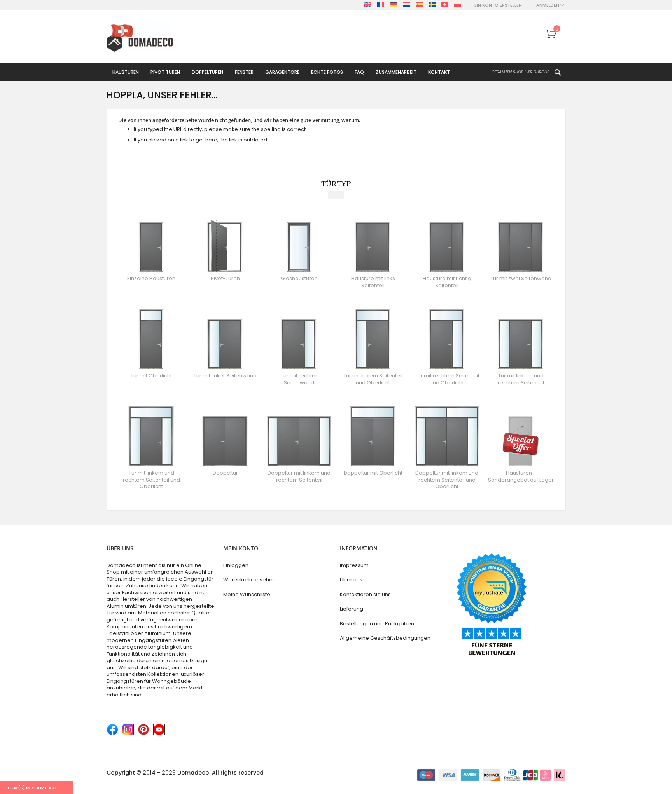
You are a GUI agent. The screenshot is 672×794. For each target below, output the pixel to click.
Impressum (354, 565)
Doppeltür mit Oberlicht (373, 472)
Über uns (351, 579)
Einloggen (235, 565)
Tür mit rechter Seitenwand (299, 379)
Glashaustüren (299, 278)
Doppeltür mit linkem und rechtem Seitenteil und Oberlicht (446, 479)
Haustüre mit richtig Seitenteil (447, 282)
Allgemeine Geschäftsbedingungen (385, 638)
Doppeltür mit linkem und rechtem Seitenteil (299, 476)
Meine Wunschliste (246, 594)
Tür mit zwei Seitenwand (520, 278)
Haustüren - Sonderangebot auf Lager (521, 476)
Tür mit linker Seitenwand (225, 375)
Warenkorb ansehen (249, 579)
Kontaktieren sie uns (365, 594)
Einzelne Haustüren (151, 278)
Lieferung (351, 609)
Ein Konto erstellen (498, 5)
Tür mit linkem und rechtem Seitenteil (521, 379)
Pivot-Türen (225, 278)
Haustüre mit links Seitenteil (373, 282)
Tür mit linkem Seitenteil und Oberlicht (372, 379)
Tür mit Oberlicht (151, 375)
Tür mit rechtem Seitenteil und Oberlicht (447, 379)
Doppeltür (225, 472)
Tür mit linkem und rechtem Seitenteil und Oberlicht (151, 479)
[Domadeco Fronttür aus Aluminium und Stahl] (140, 37)
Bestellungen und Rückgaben (377, 623)
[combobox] (526, 72)
